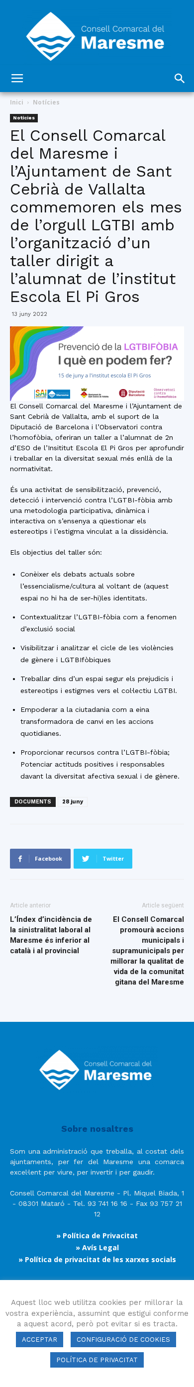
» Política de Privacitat (97, 1235)
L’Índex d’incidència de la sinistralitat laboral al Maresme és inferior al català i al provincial (51, 935)
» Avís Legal (97, 1247)
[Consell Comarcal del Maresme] (97, 32)
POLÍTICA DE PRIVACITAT (97, 1360)
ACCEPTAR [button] (39, 1339)
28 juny (72, 801)
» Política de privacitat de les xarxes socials (97, 1259)
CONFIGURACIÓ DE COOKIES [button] (123, 1339)
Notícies (46, 102)
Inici (16, 102)
